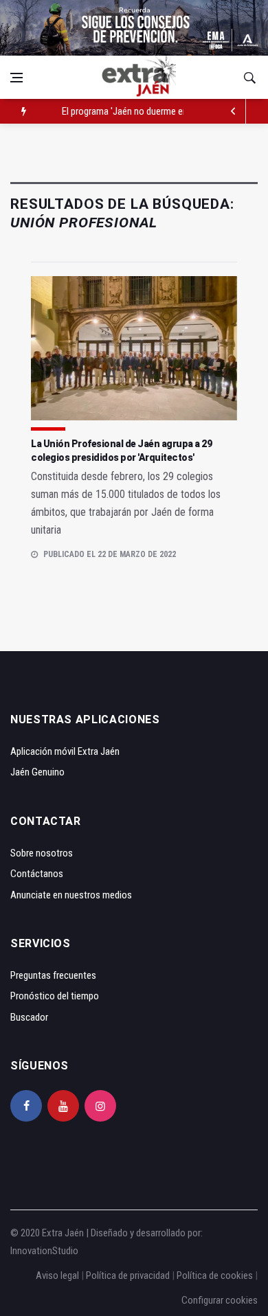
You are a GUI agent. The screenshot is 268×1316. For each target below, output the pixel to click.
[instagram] (100, 1106)
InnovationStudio (44, 1251)
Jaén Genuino (37, 772)
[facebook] (26, 1106)
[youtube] (63, 1106)
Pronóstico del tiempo (54, 996)
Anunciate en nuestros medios (71, 895)
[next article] (233, 111)
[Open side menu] (16, 77)
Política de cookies (215, 1275)
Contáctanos (36, 873)
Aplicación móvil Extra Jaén (65, 751)
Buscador (29, 1017)
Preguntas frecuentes (53, 975)
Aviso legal (57, 1275)
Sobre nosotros (41, 853)
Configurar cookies (219, 1300)
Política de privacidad (128, 1275)
